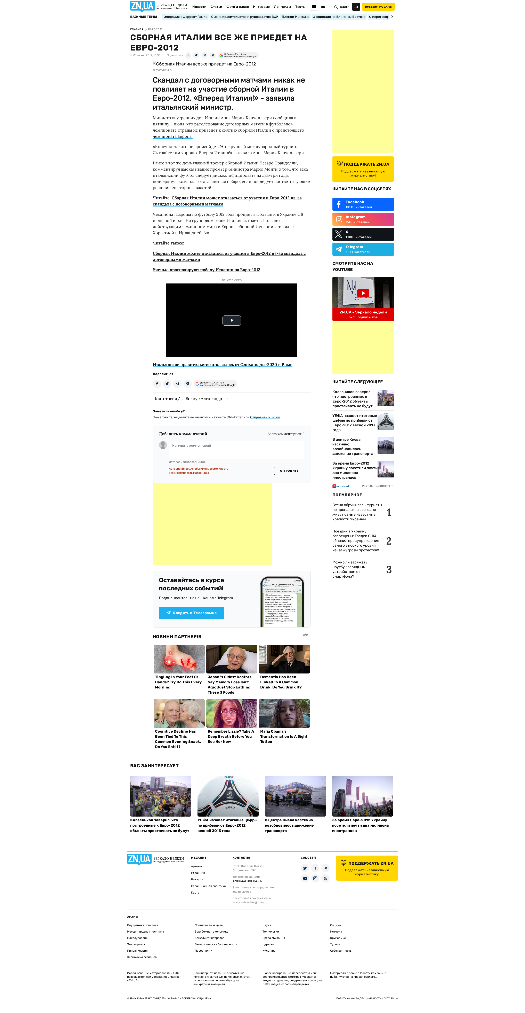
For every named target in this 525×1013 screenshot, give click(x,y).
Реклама (197, 879)
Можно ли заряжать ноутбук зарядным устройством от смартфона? (349, 569)
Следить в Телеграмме (195, 613)
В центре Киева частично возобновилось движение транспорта (352, 446)
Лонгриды (282, 7)
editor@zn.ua (256, 902)
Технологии (270, 931)
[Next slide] (391, 16)
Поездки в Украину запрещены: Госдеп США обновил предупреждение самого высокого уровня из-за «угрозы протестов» (355, 540)
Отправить (289, 471)
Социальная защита (209, 925)
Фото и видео (237, 7)
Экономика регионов (142, 957)
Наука (266, 925)
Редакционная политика (208, 886)
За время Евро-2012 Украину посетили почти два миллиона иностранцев (355, 470)
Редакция (198, 873)
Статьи (216, 7)
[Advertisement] (212, 524)
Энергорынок (136, 944)
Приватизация (137, 950)
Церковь (268, 944)
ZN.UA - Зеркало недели (363, 312)
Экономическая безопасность (216, 944)
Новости (199, 7)
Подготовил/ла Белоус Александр (187, 398)
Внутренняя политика (142, 925)
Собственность (341, 950)
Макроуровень (137, 938)
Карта (195, 892)
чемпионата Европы (173, 136)
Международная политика (145, 931)
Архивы (196, 866)
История (336, 931)
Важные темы (143, 16)
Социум (335, 925)
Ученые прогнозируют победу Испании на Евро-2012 (206, 269)
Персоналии (203, 950)
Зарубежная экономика (211, 931)
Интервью (261, 7)
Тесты (300, 7)
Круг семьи (338, 938)
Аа (356, 6)
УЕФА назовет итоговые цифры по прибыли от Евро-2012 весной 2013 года (354, 422)
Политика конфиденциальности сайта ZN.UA (367, 998)
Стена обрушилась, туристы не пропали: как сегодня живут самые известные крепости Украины (357, 512)
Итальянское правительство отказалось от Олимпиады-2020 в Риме (222, 364)
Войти (344, 7)
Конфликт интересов (209, 938)
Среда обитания (273, 938)
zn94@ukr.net (242, 892)
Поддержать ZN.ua (378, 6)
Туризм (335, 944)
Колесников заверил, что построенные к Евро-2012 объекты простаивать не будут (352, 399)
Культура (268, 950)
